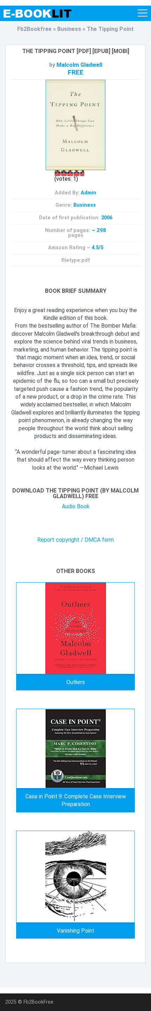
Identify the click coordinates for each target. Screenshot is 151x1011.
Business (84, 205)
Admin (88, 193)
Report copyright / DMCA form (75, 540)
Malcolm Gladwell (79, 65)
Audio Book (76, 506)
